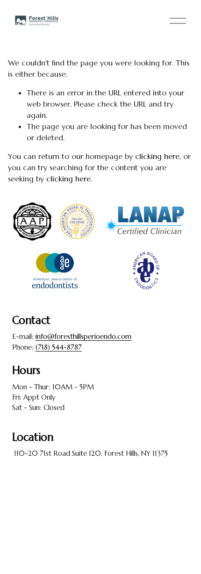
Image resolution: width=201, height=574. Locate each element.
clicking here (157, 156)
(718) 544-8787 (59, 347)
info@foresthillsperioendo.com (83, 336)
